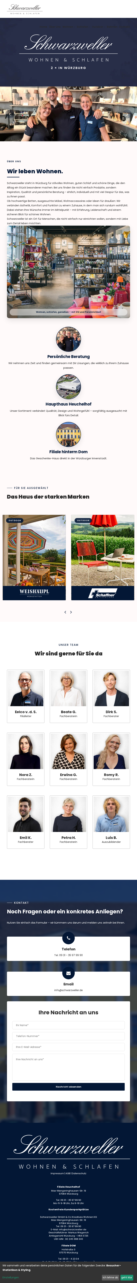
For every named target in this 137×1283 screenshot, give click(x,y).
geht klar (126, 1277)
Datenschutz (79, 1173)
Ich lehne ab (110, 1277)
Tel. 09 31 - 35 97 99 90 (68, 955)
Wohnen (67, 27)
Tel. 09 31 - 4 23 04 (68, 1258)
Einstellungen (10, 1277)
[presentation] (65, 612)
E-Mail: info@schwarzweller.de (68, 1229)
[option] (68, 113)
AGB (67, 1173)
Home (43, 27)
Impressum (57, 1173)
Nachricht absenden (68, 1086)
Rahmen (112, 27)
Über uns (55, 27)
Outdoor (97, 27)
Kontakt (124, 27)
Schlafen (82, 27)
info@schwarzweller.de (68, 990)
